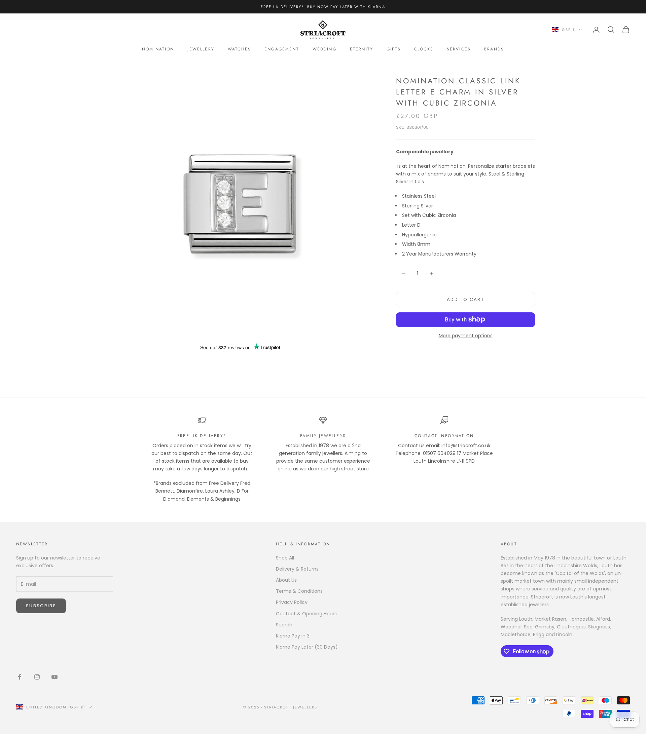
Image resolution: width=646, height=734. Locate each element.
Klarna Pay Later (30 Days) (307, 647)
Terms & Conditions (299, 591)
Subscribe (41, 606)
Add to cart (465, 299)
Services (459, 49)
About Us (286, 580)
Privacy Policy (292, 602)
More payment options (466, 335)
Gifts (394, 49)
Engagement (281, 49)
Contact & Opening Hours (306, 613)
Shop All (285, 557)
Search (284, 624)
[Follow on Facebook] (19, 676)
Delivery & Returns (297, 569)
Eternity (361, 49)
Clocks (423, 49)
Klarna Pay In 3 (293, 635)
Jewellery (200, 49)
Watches (239, 49)
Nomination (158, 49)
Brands (494, 49)
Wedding (324, 49)
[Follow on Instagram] (37, 676)
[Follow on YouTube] (54, 676)
